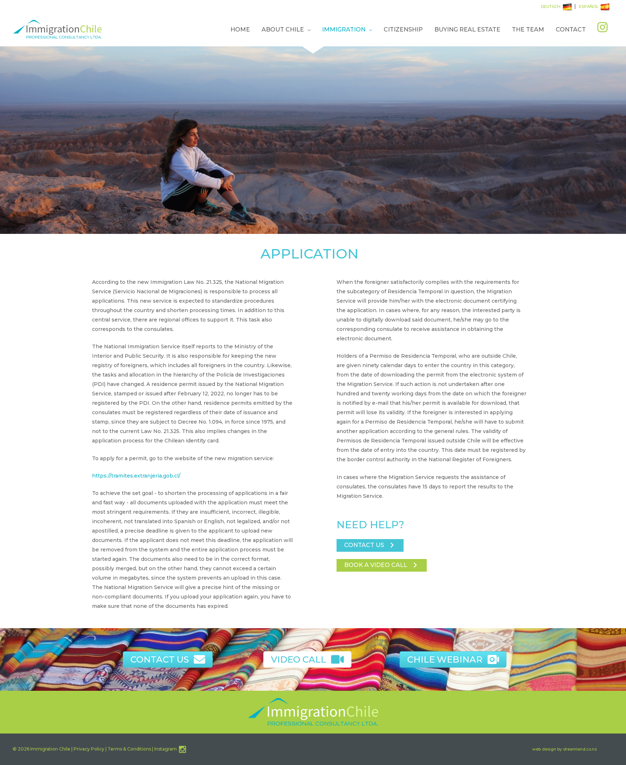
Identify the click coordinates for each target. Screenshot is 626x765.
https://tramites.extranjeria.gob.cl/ (136, 475)
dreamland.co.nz (580, 749)
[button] (370, 545)
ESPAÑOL (588, 6)
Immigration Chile (50, 749)
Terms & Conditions (129, 749)
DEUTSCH (550, 6)
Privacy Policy (89, 749)
